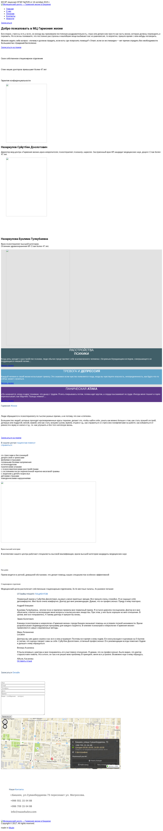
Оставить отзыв (24, 661)
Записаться (6, 23)
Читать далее (7, 366)
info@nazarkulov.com (23, 811)
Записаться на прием (11, 47)
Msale (11, 828)
